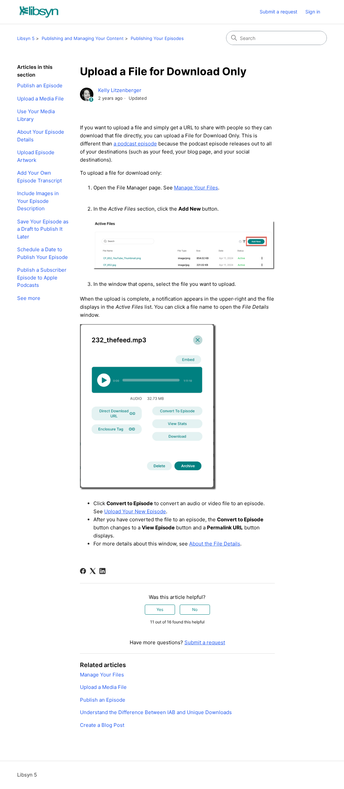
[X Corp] (93, 571)
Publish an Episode (39, 85)
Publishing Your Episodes (157, 38)
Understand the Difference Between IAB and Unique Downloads (156, 712)
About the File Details (214, 543)
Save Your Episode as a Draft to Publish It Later (43, 229)
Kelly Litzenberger (119, 90)
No (195, 609)
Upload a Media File (40, 98)
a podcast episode (135, 143)
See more (28, 298)
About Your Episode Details (40, 136)
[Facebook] (83, 571)
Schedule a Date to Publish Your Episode (42, 253)
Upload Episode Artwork (35, 156)
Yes (160, 609)
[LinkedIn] (102, 571)
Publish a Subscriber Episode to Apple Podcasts (42, 277)
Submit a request (278, 11)
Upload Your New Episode (135, 511)
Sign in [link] (312, 11)
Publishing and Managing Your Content (83, 38)
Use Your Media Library (36, 115)
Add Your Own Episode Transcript (39, 177)
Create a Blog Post (102, 725)
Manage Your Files (196, 187)
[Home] (39, 12)
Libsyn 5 (26, 38)
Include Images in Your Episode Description (38, 201)
